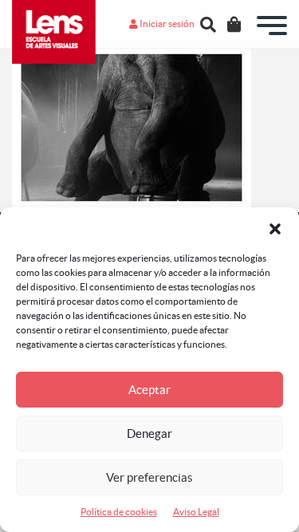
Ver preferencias (149, 477)
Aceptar (149, 389)
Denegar (149, 433)
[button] (275, 227)
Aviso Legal (196, 511)
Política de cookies (119, 511)
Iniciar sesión (166, 23)
